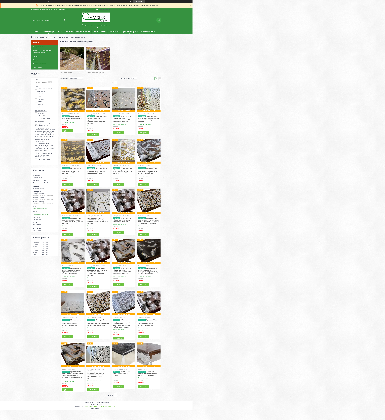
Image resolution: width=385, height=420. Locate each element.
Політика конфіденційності (109, 406)
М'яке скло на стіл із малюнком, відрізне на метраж (72, 118)
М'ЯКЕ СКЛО (52, 37)
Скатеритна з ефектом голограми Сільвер (122, 373)
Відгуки (35, 60)
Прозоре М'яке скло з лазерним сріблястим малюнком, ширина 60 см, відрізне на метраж (97, 119)
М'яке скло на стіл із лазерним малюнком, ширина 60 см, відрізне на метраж (149, 119)
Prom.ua (106, 402)
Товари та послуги (48, 32)
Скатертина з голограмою (95, 73)
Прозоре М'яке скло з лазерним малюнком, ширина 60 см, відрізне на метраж (148, 170)
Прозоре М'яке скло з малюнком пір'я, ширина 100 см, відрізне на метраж (72, 220)
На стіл (60, 37)
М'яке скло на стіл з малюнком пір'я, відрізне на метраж (122, 220)
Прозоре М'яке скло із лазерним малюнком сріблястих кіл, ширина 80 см (97, 375)
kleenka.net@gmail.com (40, 214)
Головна (35, 32)
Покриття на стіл (66, 73)
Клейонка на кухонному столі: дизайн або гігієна (42, 51)
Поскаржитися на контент (92, 406)
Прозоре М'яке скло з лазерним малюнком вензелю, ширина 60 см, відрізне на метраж (98, 170)
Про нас (60, 32)
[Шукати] (64, 20)
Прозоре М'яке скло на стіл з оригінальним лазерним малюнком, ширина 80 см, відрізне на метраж (72, 375)
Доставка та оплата (83, 32)
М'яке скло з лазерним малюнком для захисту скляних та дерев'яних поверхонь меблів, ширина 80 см (122, 323)
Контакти (69, 32)
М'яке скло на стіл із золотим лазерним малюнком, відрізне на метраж (72, 170)
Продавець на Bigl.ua (96, 404)
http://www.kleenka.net (40, 208)
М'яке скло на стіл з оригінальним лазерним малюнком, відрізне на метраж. (71, 322)
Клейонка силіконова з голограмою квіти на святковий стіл (147, 373)
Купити (69, 131)
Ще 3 (38, 107)
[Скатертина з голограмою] (98, 58)
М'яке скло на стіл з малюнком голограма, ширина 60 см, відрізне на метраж (122, 119)
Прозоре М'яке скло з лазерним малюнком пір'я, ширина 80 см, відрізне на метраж (148, 322)
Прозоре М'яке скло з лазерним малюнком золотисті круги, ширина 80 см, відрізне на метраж (98, 322)
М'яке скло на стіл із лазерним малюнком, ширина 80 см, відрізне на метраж (123, 170)
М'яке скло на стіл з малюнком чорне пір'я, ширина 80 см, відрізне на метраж (71, 270)
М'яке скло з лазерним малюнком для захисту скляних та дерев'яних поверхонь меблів (97, 271)
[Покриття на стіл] (72, 58)
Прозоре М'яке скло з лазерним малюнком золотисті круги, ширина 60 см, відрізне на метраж (148, 220)
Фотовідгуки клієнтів (148, 32)
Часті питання (114, 32)
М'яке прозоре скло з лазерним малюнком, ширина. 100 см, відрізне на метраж (97, 220)
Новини (95, 32)
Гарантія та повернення (130, 32)
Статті (103, 32)
